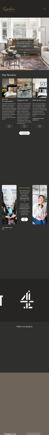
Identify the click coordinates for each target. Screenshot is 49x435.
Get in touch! (24, 64)
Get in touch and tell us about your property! (24, 133)
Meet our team (24, 219)
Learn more (9, 126)
